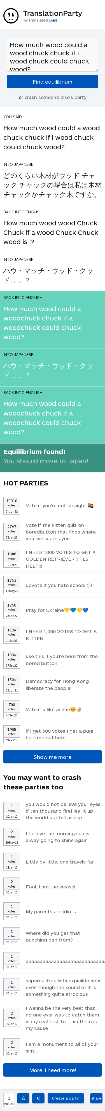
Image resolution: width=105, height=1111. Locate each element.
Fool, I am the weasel (50, 886)
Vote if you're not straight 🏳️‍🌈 (60, 505)
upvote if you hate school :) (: (60, 585)
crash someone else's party (56, 97)
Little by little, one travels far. (60, 861)
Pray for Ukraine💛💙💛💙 (57, 610)
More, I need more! (52, 1070)
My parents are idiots (51, 911)
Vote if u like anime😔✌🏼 (54, 709)
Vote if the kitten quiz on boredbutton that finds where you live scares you (61, 531)
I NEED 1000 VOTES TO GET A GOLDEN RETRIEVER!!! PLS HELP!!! (61, 558)
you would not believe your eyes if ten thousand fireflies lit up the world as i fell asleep (63, 810)
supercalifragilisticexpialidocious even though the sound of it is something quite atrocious (64, 987)
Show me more (52, 757)
